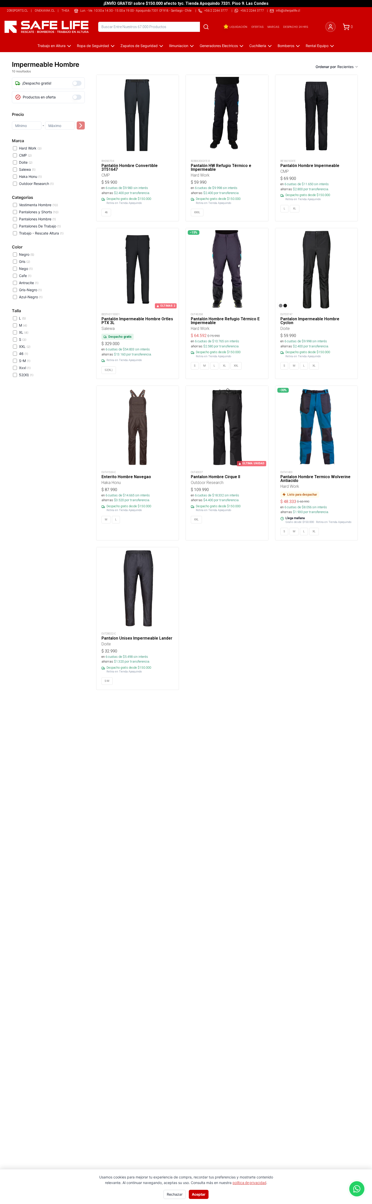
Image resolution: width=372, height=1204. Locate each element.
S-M (24, 360)
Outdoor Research (36, 183)
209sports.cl (17, 10)
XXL (24, 346)
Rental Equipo (317, 46)
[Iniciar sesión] (330, 27)
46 (23, 353)
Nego (26, 268)
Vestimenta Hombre (38, 205)
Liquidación (238, 27)
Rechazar (174, 1194)
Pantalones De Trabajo (40, 226)
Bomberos (286, 46)
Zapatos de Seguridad (139, 46)
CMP (25, 155)
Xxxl (25, 368)
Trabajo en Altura (51, 46)
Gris (24, 261)
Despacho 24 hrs (295, 27)
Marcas (273, 27)
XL (23, 332)
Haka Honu (30, 176)
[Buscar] (206, 27)
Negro (26, 254)
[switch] (76, 83)
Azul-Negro (31, 297)
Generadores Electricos (219, 46)
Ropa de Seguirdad (93, 46)
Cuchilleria (257, 46)
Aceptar (198, 1194)
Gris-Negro (30, 290)
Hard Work (30, 148)
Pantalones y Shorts (38, 212)
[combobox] (348, 67)
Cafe (25, 275)
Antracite (28, 283)
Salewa (27, 169)
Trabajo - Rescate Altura (41, 233)
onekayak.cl (45, 10)
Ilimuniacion (178, 46)
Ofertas (257, 27)
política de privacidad (249, 1182)
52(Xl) (26, 375)
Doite (25, 162)
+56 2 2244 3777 (252, 10)
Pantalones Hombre (37, 219)
